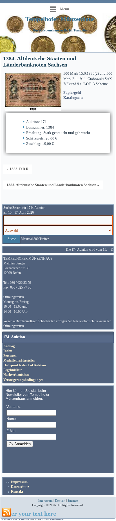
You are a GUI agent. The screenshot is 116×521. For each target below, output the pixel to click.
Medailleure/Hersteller (19, 360)
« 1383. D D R (17, 169)
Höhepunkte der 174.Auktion (24, 365)
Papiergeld (72, 92)
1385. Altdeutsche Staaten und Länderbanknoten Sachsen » (52, 185)
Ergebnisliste (12, 370)
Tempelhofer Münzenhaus (60, 18)
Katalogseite (73, 97)
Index (7, 351)
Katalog (9, 346)
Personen (10, 356)
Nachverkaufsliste (16, 375)
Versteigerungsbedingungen (23, 380)
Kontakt (17, 491)
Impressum (19, 482)
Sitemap (73, 500)
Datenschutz (20, 487)
